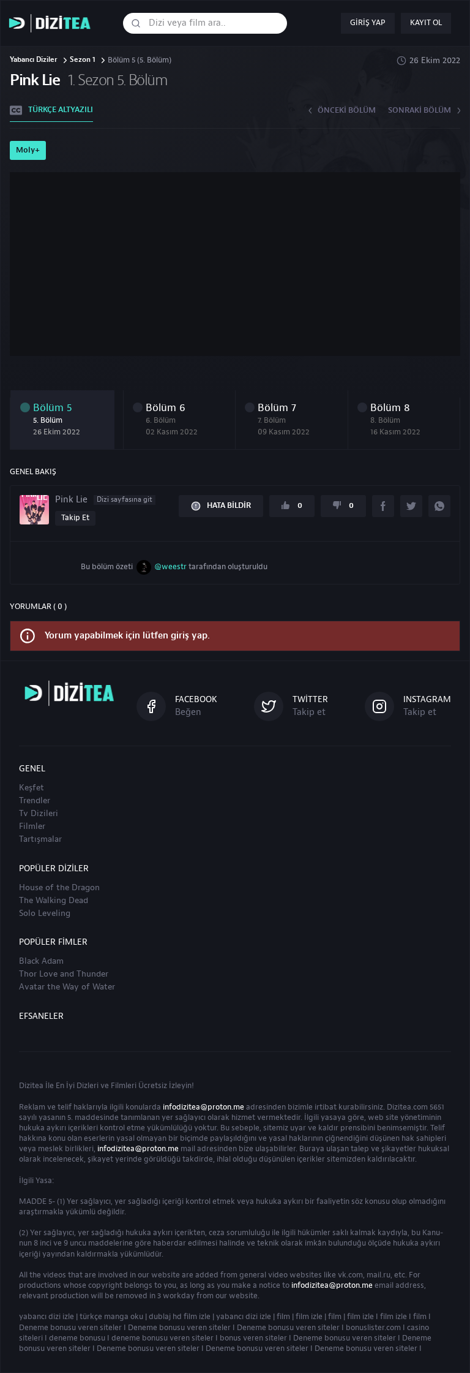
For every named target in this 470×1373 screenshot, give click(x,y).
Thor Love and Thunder (63, 974)
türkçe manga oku (111, 1317)
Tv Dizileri (38, 813)
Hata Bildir (229, 505)
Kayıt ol (426, 23)
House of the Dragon (59, 887)
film (283, 1317)
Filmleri (123, 1086)
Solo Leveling (44, 913)
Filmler (32, 826)
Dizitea (31, 1086)
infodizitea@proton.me (203, 1107)
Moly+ (28, 150)
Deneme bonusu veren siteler (70, 1328)
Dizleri (87, 1086)
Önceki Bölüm (347, 110)
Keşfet (31, 787)
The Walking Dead (53, 900)
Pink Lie (103, 500)
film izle (309, 1317)
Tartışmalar (40, 839)
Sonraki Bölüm (419, 110)
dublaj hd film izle (180, 1317)
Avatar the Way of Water (67, 987)
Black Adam (41, 961)
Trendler (34, 800)
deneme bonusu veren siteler (162, 1338)
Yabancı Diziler (34, 60)
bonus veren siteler (253, 1338)
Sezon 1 (82, 60)
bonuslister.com (373, 1328)
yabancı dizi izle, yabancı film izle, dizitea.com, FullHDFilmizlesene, (53, 23)
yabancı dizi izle (46, 1317)
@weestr (170, 567)
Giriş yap (368, 23)
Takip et (75, 518)
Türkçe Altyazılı (60, 110)
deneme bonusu (77, 1338)
